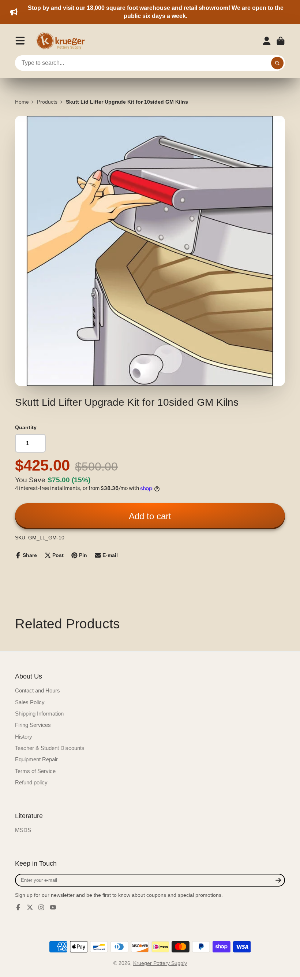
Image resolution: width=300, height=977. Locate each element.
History (23, 736)
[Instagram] (41, 907)
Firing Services (33, 725)
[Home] (62, 41)
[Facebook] (18, 907)
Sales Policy (30, 702)
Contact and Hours (37, 690)
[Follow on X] (30, 907)
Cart (280, 41)
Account (266, 41)
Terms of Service (35, 771)
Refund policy (31, 782)
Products (47, 102)
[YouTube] (53, 907)
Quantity (26, 427)
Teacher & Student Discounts (50, 748)
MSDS (23, 830)
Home (22, 102)
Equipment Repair (36, 759)
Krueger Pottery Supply (160, 963)
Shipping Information (39, 713)
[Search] (277, 63)
